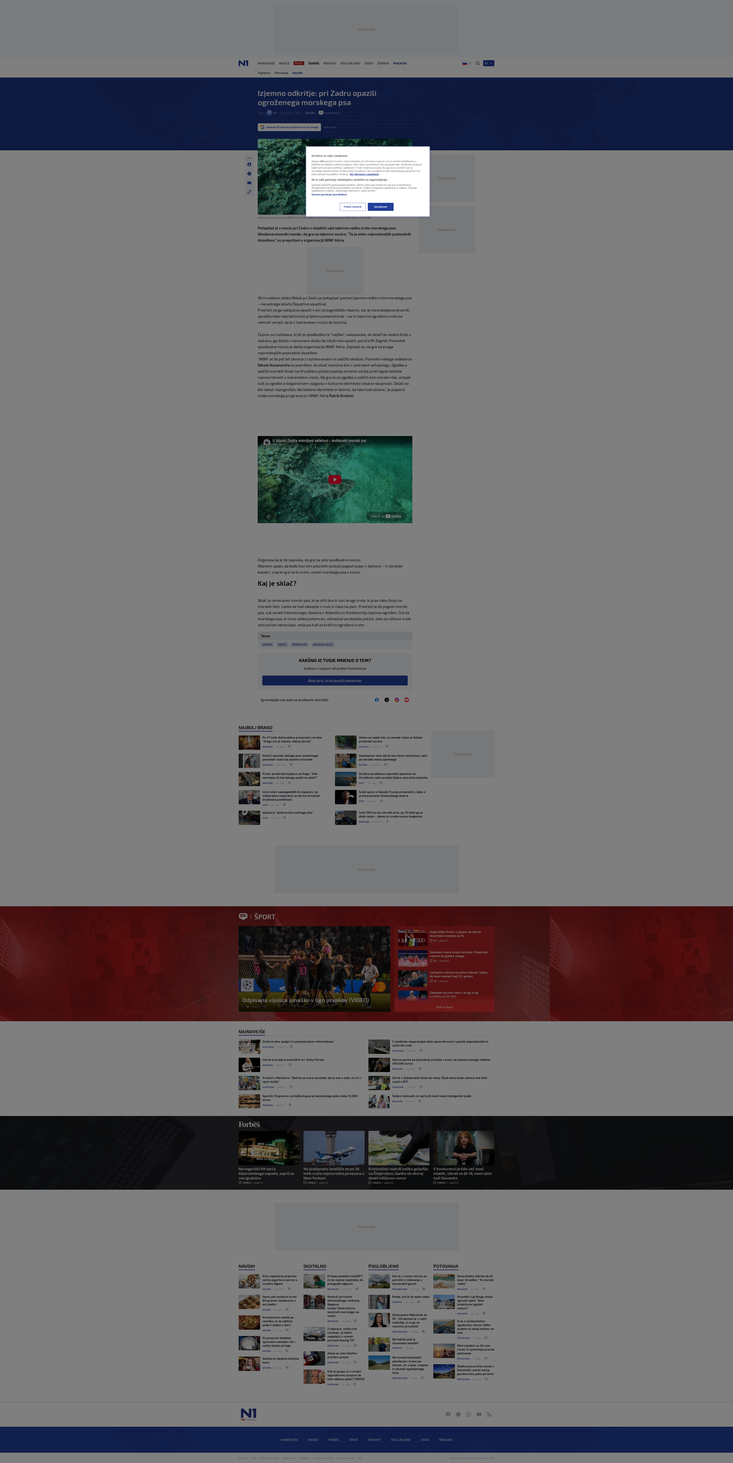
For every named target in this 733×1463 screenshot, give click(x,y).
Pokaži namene (353, 206)
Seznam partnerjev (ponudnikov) (329, 194)
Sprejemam (380, 206)
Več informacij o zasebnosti (364, 174)
